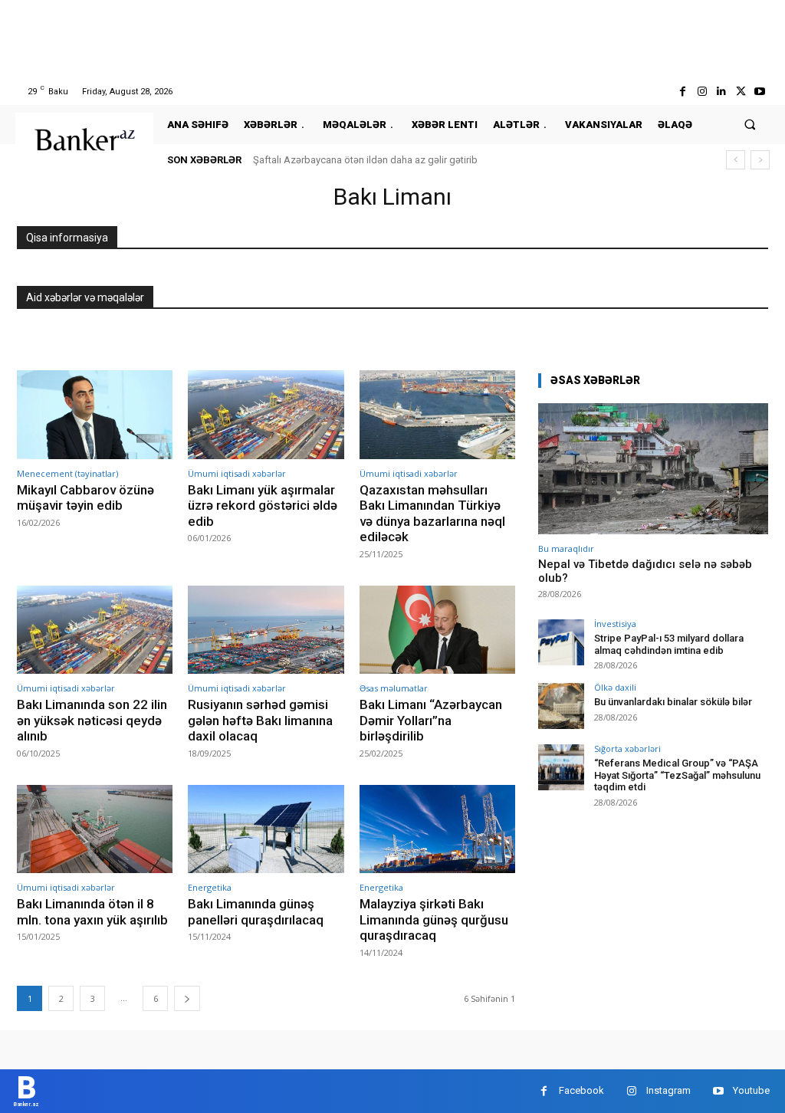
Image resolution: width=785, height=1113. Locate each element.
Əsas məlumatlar (394, 688)
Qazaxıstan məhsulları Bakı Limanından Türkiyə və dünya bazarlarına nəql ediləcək (432, 513)
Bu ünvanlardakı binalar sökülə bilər (673, 702)
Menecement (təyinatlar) (67, 473)
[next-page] (187, 998)
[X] (741, 91)
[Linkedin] (721, 91)
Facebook (581, 1090)
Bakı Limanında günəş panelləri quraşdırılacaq (256, 911)
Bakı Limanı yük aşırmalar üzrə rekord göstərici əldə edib (262, 505)
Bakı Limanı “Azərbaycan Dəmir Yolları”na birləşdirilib (431, 720)
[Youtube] (760, 91)
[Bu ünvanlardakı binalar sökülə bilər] (561, 706)
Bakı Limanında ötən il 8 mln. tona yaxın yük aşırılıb (92, 911)
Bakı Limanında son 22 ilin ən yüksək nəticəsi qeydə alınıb (92, 720)
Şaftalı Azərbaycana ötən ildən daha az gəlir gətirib (365, 160)
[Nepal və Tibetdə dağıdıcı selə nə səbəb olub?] (653, 468)
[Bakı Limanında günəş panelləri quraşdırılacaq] (265, 829)
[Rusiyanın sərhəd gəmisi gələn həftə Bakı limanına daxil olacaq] (265, 630)
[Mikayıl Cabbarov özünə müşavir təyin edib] (94, 414)
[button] (750, 124)
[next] (760, 159)
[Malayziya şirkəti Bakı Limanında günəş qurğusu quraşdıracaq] (437, 829)
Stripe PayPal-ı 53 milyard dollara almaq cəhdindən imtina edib (669, 644)
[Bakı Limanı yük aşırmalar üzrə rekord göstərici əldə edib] (265, 414)
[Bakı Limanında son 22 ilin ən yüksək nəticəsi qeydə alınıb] (94, 630)
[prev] (735, 159)
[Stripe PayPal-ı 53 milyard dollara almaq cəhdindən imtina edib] (561, 642)
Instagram (668, 1090)
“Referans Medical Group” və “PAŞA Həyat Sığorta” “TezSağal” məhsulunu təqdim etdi (677, 775)
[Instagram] (701, 91)
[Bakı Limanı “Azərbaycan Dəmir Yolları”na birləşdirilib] (437, 630)
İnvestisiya (615, 623)
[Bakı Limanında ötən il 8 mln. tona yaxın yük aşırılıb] (94, 829)
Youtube (751, 1090)
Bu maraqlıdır (566, 548)
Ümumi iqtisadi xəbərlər (237, 473)
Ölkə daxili (615, 687)
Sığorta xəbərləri (627, 748)
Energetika (210, 887)
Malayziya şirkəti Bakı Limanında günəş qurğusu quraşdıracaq (434, 919)
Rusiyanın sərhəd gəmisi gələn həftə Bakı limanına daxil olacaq (260, 720)
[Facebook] (682, 91)
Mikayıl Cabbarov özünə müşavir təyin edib (85, 497)
